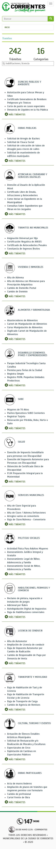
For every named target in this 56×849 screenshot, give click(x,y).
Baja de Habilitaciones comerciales (25, 612)
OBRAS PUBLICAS (27, 128)
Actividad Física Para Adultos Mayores (27, 548)
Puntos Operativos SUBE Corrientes (26, 413)
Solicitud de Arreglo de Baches (23, 138)
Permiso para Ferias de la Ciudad (24, 370)
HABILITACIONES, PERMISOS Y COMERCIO (34, 589)
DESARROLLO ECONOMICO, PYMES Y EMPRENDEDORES (32, 354)
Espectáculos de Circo (18, 747)
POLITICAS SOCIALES (29, 538)
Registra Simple (15, 373)
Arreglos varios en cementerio (23, 516)
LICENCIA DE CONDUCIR (30, 630)
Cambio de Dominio (17, 291)
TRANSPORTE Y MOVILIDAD (32, 676)
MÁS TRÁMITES (16, 114)
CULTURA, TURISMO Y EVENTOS (34, 723)
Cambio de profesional (19, 794)
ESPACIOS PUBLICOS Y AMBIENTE (29, 83)
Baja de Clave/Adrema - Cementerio (26, 519)
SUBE (21, 399)
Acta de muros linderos (19, 783)
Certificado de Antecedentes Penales (27, 245)
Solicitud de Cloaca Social (20, 142)
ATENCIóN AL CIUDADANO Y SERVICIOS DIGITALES (32, 176)
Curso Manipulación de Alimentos (25, 327)
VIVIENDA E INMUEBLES (30, 266)
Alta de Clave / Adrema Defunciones (26, 512)
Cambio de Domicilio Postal (21, 287)
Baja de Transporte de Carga (22, 701)
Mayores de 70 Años (18, 409)
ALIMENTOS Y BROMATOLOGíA (34, 309)
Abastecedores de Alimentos (22, 320)
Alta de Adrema (15, 277)
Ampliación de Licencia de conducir (25, 644)
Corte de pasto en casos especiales (26, 106)
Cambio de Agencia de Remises (23, 704)
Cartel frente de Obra (18, 797)
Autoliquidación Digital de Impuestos (26, 608)
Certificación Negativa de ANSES (24, 241)
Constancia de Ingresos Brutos (23, 248)
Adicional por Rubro (17, 605)
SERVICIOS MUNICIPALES (31, 495)
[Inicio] (23, 8)
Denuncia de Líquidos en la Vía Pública (27, 109)
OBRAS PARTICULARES (30, 773)
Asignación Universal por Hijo (22, 238)
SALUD (21, 441)
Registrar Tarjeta (16, 416)
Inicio (7, 27)
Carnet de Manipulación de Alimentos (27, 323)
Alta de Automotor (17, 641)
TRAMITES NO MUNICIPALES (33, 227)
